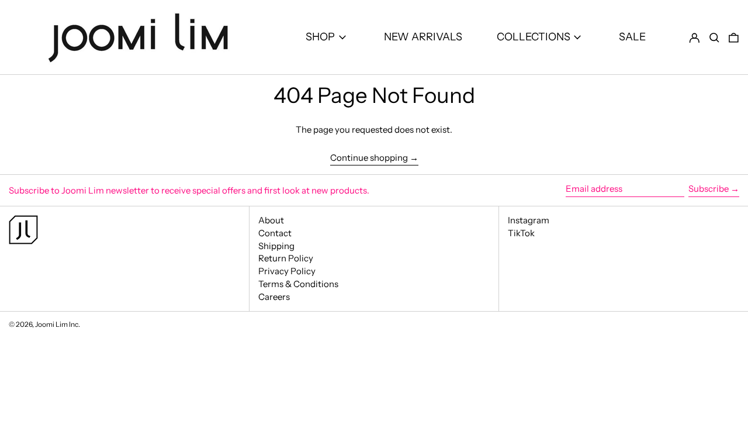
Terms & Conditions (298, 283)
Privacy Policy (287, 271)
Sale (632, 36)
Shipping (276, 245)
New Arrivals (423, 36)
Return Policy (285, 258)
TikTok (521, 233)
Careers (274, 296)
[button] (714, 37)
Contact (275, 233)
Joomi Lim (51, 324)
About (271, 220)
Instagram (528, 220)
